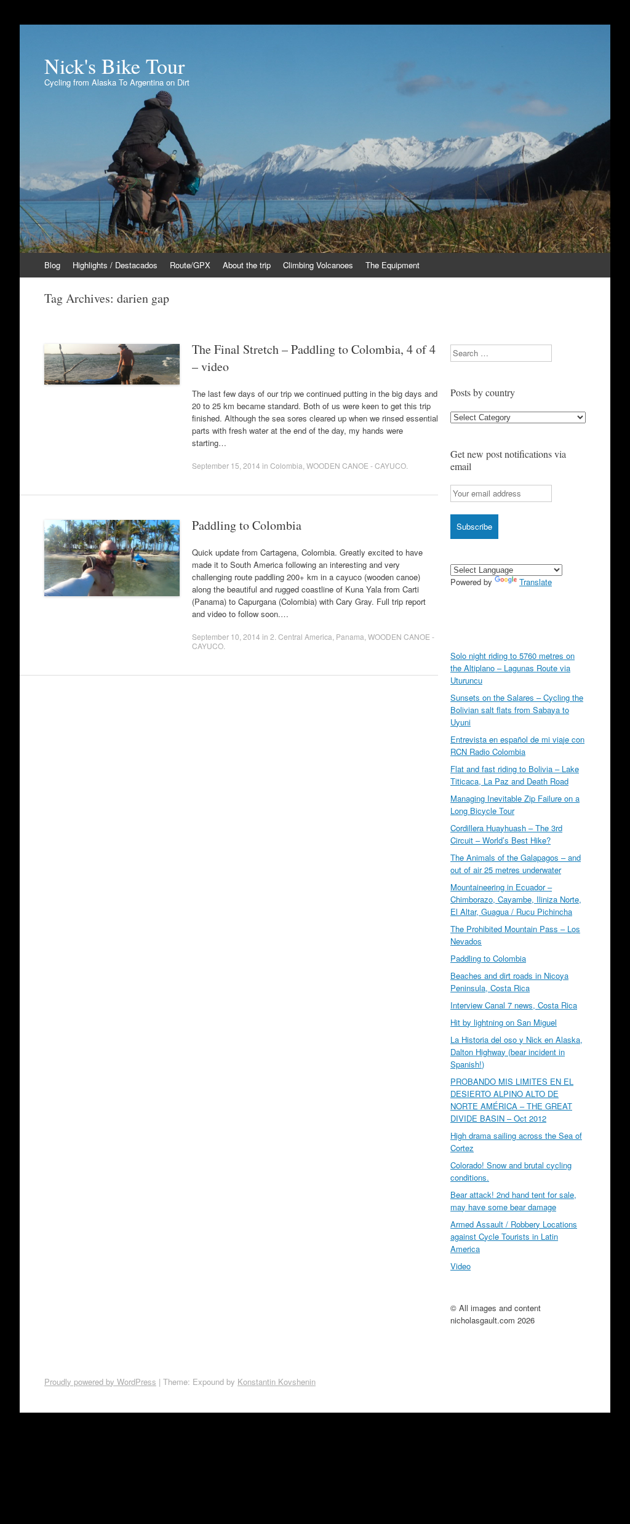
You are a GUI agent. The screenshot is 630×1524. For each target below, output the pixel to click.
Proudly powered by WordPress (100, 1381)
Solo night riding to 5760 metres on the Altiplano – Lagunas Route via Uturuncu (512, 668)
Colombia (286, 465)
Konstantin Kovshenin (276, 1381)
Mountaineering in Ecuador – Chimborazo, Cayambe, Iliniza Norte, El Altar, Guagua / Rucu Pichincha (515, 899)
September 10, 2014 (226, 636)
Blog (52, 265)
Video (460, 1266)
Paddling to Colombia (246, 525)
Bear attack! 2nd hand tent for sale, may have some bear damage (513, 1201)
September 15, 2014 (226, 465)
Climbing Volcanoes (318, 265)
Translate (535, 582)
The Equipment (392, 265)
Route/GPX (190, 265)
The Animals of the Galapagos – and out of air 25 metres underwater (515, 864)
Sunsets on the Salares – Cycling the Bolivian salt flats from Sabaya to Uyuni (516, 710)
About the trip (247, 265)
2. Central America (301, 636)
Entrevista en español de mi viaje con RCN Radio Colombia (517, 745)
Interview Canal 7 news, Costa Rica (513, 1005)
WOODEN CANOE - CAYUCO (356, 465)
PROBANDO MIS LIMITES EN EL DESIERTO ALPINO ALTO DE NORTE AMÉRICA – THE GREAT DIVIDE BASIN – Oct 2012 (511, 1099)
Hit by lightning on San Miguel (503, 1022)
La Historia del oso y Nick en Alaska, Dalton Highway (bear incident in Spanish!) (516, 1052)
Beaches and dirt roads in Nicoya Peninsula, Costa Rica (509, 982)
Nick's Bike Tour (114, 65)
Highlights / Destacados (115, 265)
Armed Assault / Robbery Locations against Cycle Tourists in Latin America (513, 1236)
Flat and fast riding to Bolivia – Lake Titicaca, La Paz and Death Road (514, 775)
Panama (350, 636)
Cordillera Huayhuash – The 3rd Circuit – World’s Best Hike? (506, 834)
